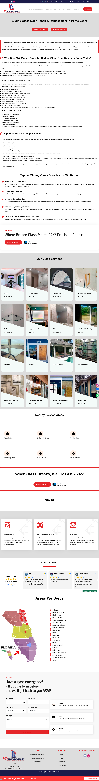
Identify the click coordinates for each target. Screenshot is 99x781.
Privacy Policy (62, 765)
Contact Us (62, 761)
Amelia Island (74, 438)
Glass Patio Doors (58, 364)
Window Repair (82, 400)
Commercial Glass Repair (37, 754)
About (30, 9)
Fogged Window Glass (35, 329)
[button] (39, 9)
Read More (7, 297)
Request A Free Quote (13, 242)
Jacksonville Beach (43, 438)
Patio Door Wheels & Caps (85, 329)
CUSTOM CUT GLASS (59, 293)
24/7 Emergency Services (45, 534)
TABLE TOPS (7, 364)
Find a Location (76, 9)
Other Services (37, 761)
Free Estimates (9, 534)
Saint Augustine (9, 457)
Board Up (31, 364)
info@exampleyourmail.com (66, 718)
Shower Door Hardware (84, 293)
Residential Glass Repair (37, 758)
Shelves (6, 329)
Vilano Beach (41, 457)
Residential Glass (51, 9)
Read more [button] (53, 587)
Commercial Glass (38, 9)
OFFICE (6, 293)
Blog (61, 758)
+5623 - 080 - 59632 (67, 706)
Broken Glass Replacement (60, 400)
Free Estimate (88, 9)
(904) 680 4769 (32, 243)
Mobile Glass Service (83, 364)
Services (61, 9)
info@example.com (79, 718)
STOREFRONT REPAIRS (35, 400)
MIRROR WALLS (33, 293)
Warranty (73, 534)
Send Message (27, 732)
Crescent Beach (75, 457)
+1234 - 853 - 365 (83, 706)
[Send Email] (97, 392)
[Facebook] (12, 2)
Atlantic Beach (9, 438)
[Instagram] (14, 2)
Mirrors (55, 329)
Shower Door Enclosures (11, 400)
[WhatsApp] (97, 395)
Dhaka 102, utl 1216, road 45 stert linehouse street (72, 731)
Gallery (69, 9)
